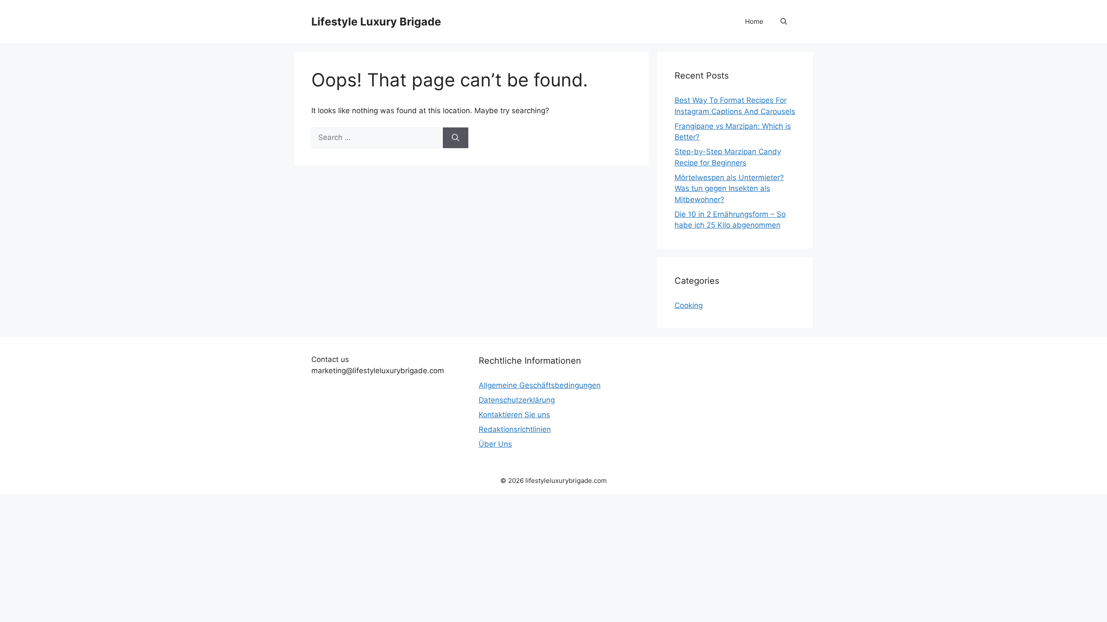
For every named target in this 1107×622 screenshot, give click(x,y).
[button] (784, 22)
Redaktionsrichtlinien (515, 429)
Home (754, 21)
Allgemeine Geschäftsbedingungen (540, 385)
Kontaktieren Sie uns (514, 414)
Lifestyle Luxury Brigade (376, 21)
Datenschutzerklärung (517, 400)
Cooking (689, 305)
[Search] (455, 137)
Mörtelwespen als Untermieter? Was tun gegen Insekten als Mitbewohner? (729, 188)
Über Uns (495, 444)
